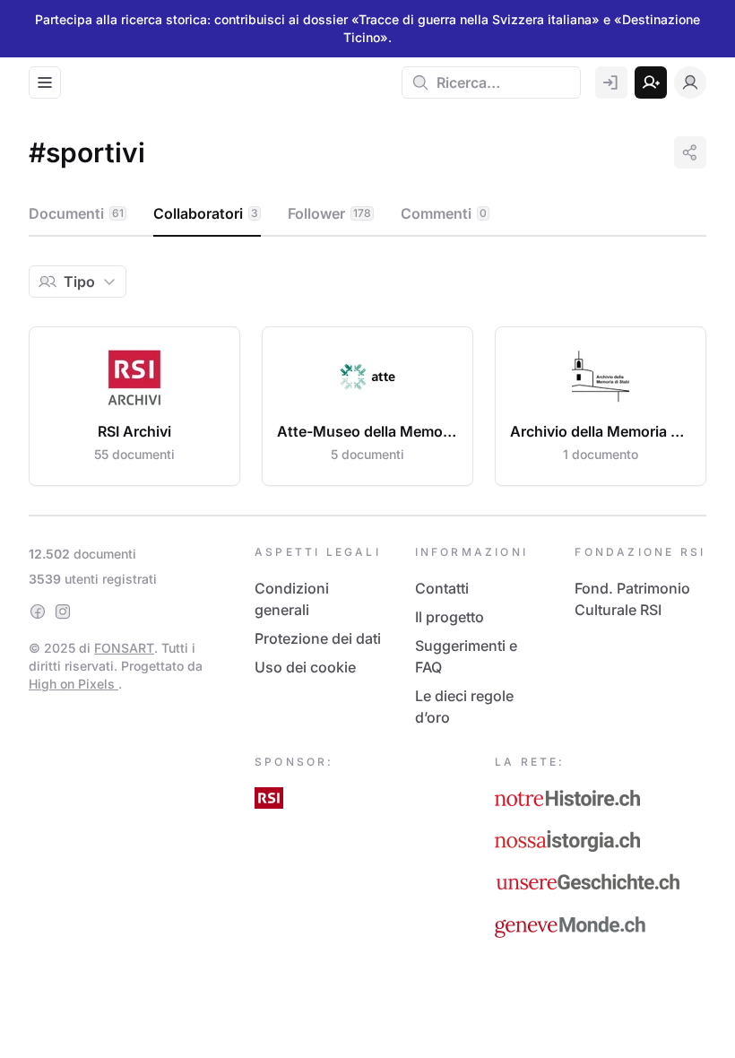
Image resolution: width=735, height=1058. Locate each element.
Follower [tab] (329, 213)
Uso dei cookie (305, 667)
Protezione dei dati (318, 638)
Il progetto (449, 617)
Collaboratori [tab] (205, 213)
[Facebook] (38, 611)
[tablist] (367, 214)
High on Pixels (73, 683)
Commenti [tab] (444, 213)
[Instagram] (63, 611)
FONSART (124, 647)
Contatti (442, 588)
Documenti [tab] (76, 213)
